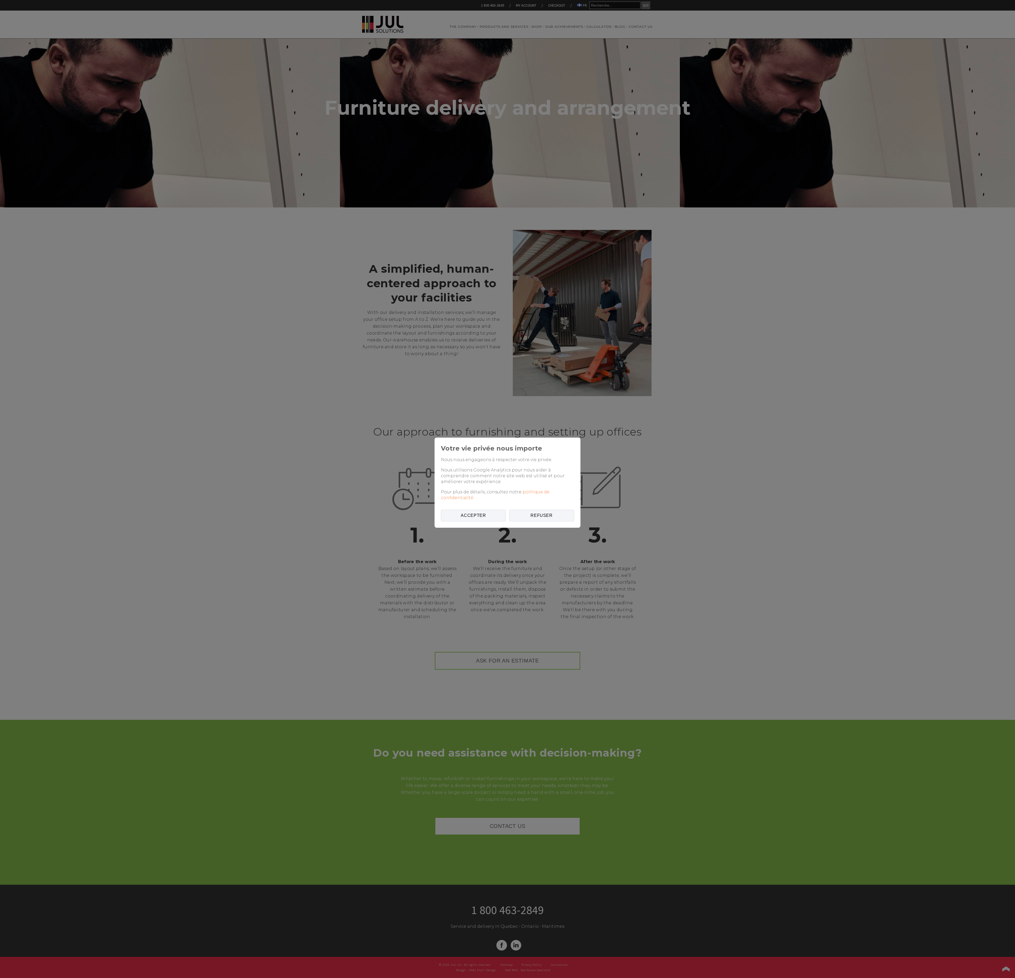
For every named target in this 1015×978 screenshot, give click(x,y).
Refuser (541, 515)
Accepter (473, 515)
